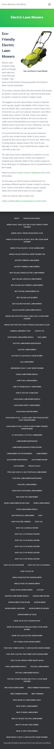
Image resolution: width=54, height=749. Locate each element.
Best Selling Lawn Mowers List (27, 291)
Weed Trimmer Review (19, 694)
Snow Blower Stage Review (19, 602)
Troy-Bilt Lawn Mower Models (27, 673)
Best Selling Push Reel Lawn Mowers (27, 304)
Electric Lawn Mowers (27, 350)
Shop (40, 515)
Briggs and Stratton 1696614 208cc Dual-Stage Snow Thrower (27, 317)
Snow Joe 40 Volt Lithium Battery (27, 621)
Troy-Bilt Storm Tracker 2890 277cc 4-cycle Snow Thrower (27, 680)
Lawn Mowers (41, 453)
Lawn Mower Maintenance (27, 441)
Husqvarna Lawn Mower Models (27, 399)
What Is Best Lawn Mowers (27, 706)
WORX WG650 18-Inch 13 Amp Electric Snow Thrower (27, 737)
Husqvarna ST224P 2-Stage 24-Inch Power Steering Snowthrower (27, 428)
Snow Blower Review (41, 596)
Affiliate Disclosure (31, 218)
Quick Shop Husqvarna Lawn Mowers (27, 491)
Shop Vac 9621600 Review (14, 565)
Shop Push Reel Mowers (21, 522)
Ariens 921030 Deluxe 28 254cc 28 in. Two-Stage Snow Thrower (27, 241)
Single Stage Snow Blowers (21, 590)
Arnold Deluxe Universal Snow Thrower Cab (27, 254)
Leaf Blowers (19, 466)
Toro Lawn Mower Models (15, 667)
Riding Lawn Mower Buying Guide (17, 503)
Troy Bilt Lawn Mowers (39, 667)
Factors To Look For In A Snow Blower (27, 356)
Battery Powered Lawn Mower (27, 260)
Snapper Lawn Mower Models (17, 596)
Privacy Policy (34, 466)
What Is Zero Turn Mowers (27, 731)
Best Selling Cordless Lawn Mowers (27, 279)
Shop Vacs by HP (27, 571)
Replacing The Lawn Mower (27, 497)
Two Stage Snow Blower (14, 688)
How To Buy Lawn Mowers (27, 381)
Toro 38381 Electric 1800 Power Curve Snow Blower (27, 654)
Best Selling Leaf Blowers (27, 298)
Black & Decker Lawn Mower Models (27, 310)
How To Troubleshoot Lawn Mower (27, 387)
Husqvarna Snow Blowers (27, 411)
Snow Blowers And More (15, 608)
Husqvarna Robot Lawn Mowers (27, 405)
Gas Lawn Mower (27, 362)
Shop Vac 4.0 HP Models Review (27, 546)
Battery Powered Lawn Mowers (27, 267)
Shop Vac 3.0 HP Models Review (27, 540)
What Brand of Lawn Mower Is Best (27, 700)
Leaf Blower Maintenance (17, 460)
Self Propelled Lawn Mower (23, 515)
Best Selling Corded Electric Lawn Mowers (27, 273)
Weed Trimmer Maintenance (39, 688)
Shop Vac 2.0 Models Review (27, 528)
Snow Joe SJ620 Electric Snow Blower (27, 636)
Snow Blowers (40, 602)
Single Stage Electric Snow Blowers (27, 577)
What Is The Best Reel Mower (27, 725)
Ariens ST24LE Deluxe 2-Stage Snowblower (27, 248)
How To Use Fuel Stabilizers (27, 393)
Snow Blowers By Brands (39, 608)
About (16, 218)
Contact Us (39, 331)
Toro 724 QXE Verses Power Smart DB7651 (27, 660)
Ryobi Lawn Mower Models (27, 509)
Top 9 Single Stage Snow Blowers (27, 642)
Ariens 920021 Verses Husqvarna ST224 (27, 233)
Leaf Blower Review (39, 460)
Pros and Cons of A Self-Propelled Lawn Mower (27, 472)
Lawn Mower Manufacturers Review (27, 447)
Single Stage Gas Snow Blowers (27, 584)
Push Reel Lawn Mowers (27, 484)
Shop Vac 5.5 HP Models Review (27, 559)
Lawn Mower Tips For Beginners (19, 453)
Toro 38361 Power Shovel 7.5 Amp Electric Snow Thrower (27, 648)
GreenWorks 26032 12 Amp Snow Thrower (27, 368)
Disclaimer (42, 337)
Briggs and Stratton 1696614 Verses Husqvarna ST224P (27, 325)
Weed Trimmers (38, 694)
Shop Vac (39, 522)
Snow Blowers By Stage (27, 614)
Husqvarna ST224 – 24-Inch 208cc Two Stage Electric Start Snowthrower (27, 419)
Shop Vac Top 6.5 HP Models (39, 565)
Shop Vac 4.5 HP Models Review (27, 553)
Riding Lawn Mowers (42, 503)
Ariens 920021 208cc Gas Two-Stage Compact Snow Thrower (27, 226)
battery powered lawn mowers (28, 201)
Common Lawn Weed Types (20, 331)
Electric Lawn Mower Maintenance (27, 343)
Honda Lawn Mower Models (27, 374)
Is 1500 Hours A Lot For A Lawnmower (27, 435)
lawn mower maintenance (30, 173)
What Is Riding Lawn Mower (27, 712)
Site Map (40, 590)
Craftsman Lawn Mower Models (21, 337)
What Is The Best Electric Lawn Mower (27, 719)
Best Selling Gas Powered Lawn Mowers (27, 285)
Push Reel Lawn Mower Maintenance (27, 478)
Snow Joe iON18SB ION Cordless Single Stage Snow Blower (27, 628)
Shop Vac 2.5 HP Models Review (27, 534)
